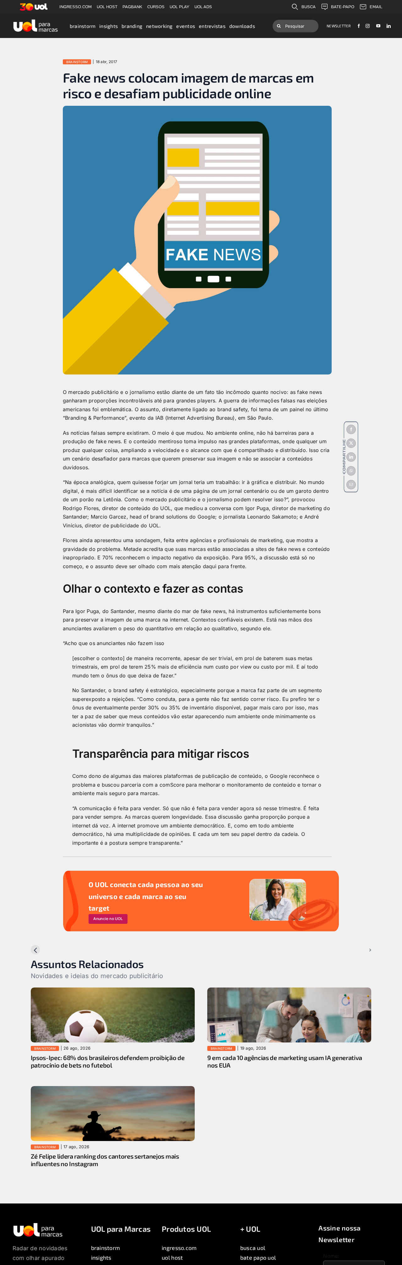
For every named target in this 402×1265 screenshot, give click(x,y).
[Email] (351, 485)
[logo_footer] (38, 1225)
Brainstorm (77, 62)
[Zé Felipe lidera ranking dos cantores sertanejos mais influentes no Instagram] (113, 1090)
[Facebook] (351, 429)
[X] (351, 443)
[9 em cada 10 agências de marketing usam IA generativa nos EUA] (289, 991)
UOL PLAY (179, 6)
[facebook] (359, 26)
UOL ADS (203, 6)
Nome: (331, 1256)
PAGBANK (132, 6)
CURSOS (156, 6)
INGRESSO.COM (75, 6)
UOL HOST (107, 6)
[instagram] (368, 26)
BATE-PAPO (342, 6)
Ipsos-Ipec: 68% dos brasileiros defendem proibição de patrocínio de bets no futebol (108, 1061)
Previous (46, 950)
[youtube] (378, 26)
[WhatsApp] (351, 471)
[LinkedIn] (351, 457)
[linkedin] (389, 26)
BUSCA (309, 6)
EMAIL (376, 6)
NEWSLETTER (338, 26)
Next (360, 950)
